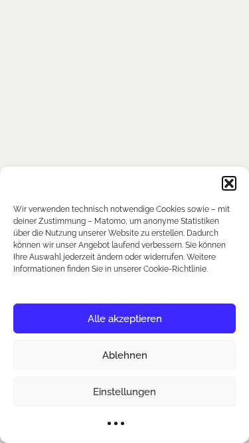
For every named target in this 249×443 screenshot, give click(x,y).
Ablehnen (124, 355)
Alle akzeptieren (125, 319)
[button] (229, 183)
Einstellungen (124, 392)
